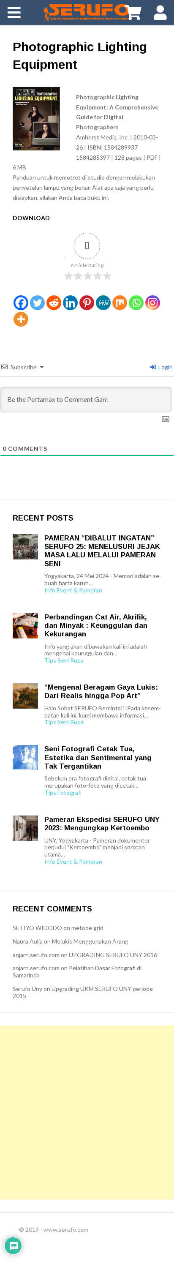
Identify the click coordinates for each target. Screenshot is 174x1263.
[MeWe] (103, 302)
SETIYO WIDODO (37, 927)
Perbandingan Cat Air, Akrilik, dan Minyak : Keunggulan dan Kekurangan (95, 625)
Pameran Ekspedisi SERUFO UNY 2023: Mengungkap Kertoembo (102, 824)
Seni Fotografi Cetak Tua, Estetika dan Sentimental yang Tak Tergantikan (98, 757)
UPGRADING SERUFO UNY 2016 (113, 954)
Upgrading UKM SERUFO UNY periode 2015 (83, 992)
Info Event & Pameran (73, 590)
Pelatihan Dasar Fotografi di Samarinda (77, 971)
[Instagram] (152, 302)
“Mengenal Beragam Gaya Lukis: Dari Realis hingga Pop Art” (101, 691)
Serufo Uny (27, 988)
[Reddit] (53, 302)
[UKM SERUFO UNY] (87, 13)
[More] (21, 319)
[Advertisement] (87, 1113)
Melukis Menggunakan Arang (90, 941)
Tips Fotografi (63, 792)
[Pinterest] (86, 302)
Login (165, 367)
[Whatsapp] (136, 302)
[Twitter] (37, 302)
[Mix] (119, 302)
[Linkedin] (70, 302)
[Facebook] (21, 302)
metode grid (87, 927)
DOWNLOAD (31, 217)
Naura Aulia (28, 941)
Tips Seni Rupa (64, 660)
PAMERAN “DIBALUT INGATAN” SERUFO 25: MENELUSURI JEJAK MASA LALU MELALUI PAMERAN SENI (102, 551)
